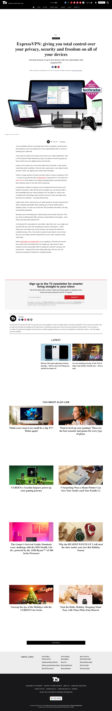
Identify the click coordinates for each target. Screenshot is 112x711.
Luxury (63, 7)
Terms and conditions (78, 685)
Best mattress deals (86, 662)
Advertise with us (64, 689)
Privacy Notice (77, 302)
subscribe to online (83, 329)
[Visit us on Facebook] (65, 3)
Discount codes (85, 668)
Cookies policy (51, 689)
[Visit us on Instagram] (77, 3)
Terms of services (48, 302)
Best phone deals (85, 659)
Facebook (19, 329)
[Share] (53, 67)
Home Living (54, 7)
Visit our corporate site (76, 705)
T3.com (55, 141)
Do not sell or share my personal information (56, 692)
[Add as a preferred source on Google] (56, 698)
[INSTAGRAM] (25, 320)
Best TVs (64, 662)
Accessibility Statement (34, 685)
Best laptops (65, 659)
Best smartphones (66, 665)
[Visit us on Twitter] (68, 3)
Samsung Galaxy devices (50, 662)
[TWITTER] (22, 320)
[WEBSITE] (28, 320)
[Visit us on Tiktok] (83, 3)
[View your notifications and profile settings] (96, 2)
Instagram (29, 329)
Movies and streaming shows (51, 665)
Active (45, 7)
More (76, 7)
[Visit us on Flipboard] (80, 3)
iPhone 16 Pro (46, 659)
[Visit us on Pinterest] (71, 3)
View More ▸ (56, 642)
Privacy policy (40, 689)
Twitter (14, 329)
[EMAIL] (31, 320)
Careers (74, 689)
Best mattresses (66, 668)
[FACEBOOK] (19, 320)
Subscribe (101, 2)
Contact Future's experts (53, 685)
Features (62, 141)
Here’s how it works (77, 70)
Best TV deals (84, 665)
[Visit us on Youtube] (74, 3)
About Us (66, 685)
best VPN (19, 180)
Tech (38, 7)
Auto (69, 7)
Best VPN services (47, 668)
